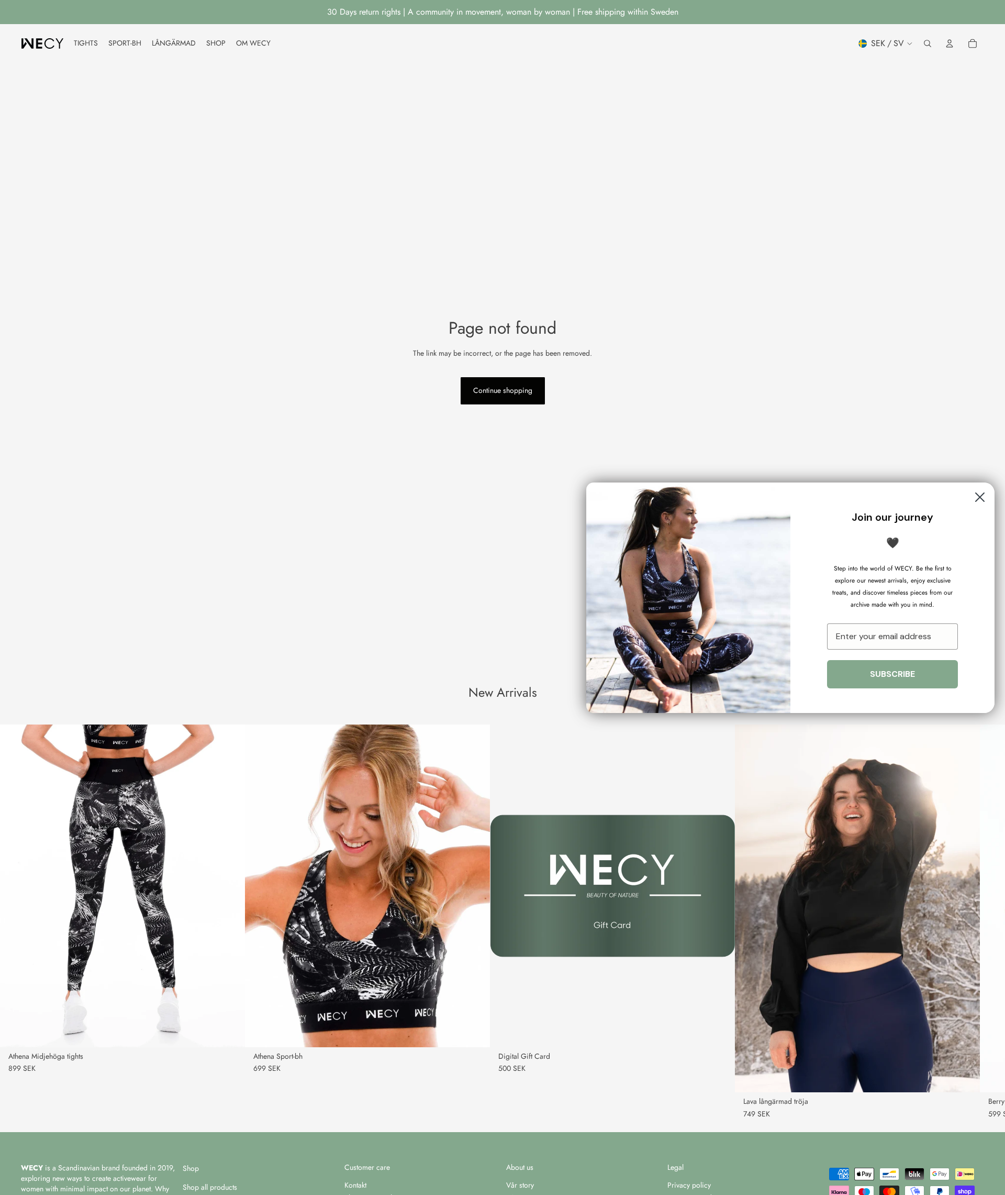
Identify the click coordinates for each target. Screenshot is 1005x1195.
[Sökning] (927, 43)
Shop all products (210, 1187)
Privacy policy (689, 1185)
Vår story (520, 1185)
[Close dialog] (979, 497)
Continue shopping (502, 390)
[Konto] (949, 43)
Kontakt (355, 1185)
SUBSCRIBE (892, 673)
